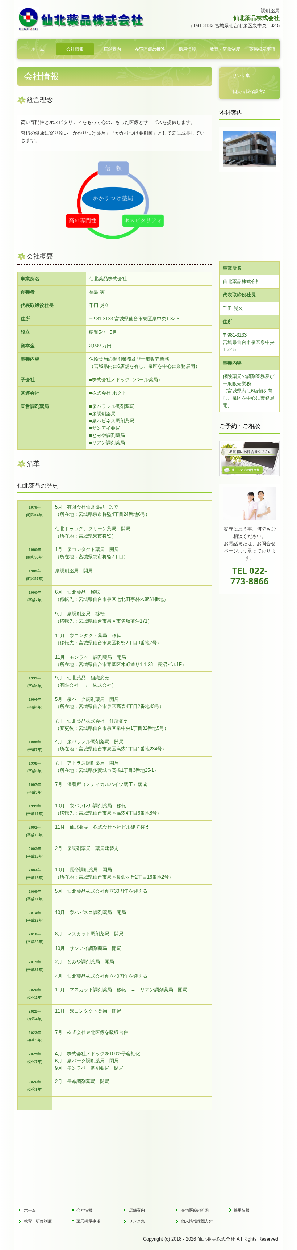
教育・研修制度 (225, 49)
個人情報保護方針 (250, 91)
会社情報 (75, 49)
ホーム (37, 49)
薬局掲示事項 (262, 49)
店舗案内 (112, 49)
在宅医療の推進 (150, 49)
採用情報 (187, 49)
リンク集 (241, 75)
